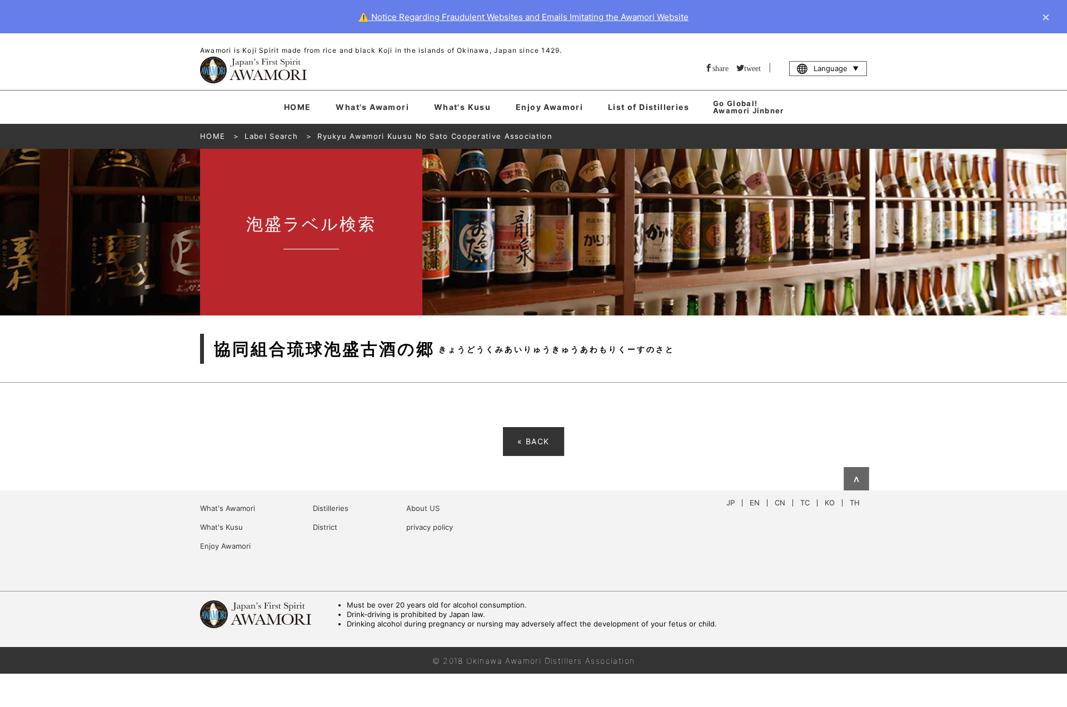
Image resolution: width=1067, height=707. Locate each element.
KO (830, 503)
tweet (752, 68)
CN (780, 503)
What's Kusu (462, 107)
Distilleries (330, 508)
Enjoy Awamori (549, 107)
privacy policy (429, 527)
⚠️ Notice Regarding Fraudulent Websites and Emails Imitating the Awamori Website (523, 17)
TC (805, 503)
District (325, 527)
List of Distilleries (648, 107)
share (720, 68)
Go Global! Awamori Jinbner (748, 107)
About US (423, 508)
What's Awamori (372, 107)
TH (855, 503)
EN (755, 503)
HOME (297, 107)
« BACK (533, 441)
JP (730, 503)
